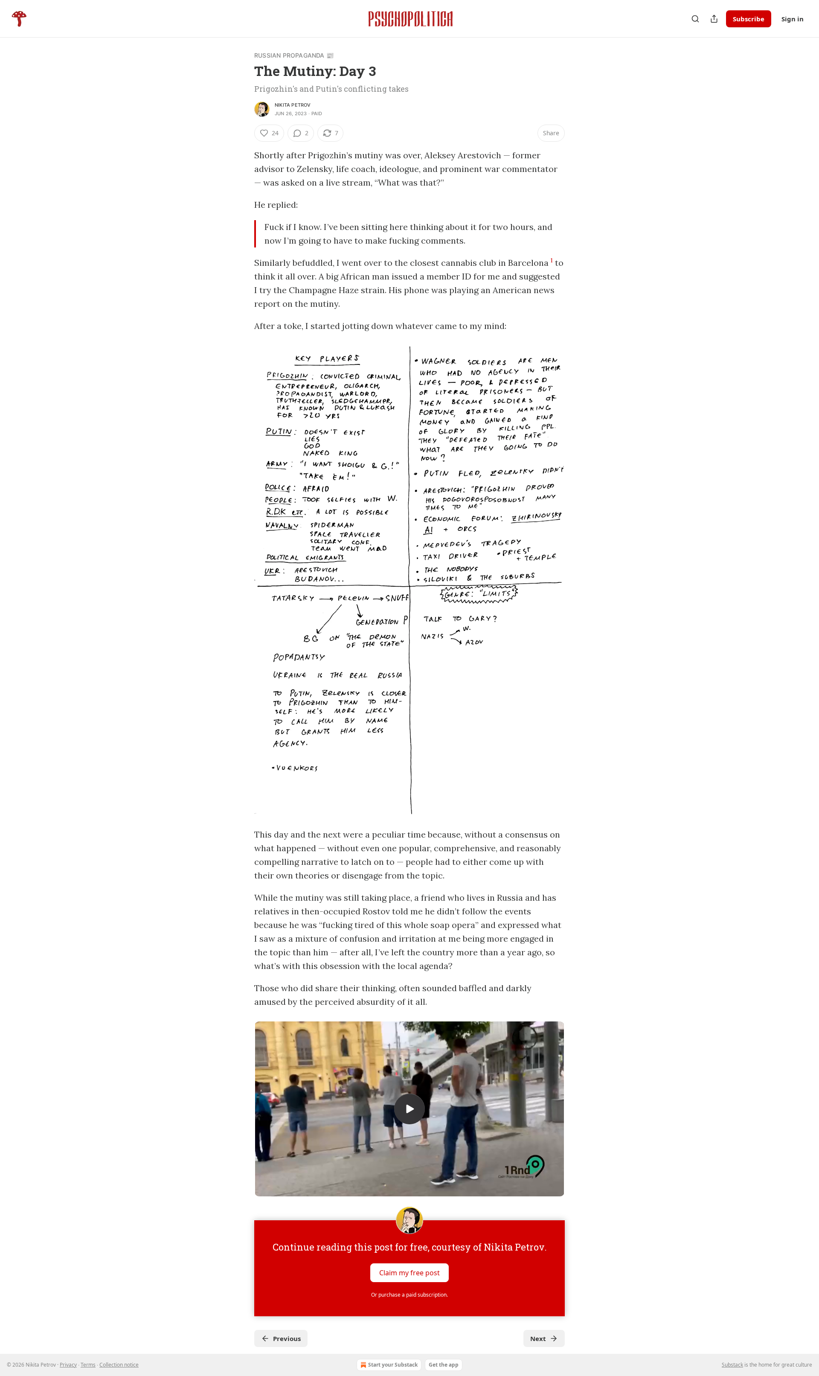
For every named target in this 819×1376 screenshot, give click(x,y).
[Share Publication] (714, 18)
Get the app (444, 1364)
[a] (409, 1109)
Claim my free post (409, 1272)
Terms (88, 1364)
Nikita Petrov (293, 105)
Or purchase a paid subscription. (409, 1294)
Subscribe (748, 19)
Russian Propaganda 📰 (294, 55)
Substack (732, 1364)
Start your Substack (393, 1364)
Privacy (68, 1364)
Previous (287, 1338)
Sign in (792, 19)
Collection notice (119, 1364)
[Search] (695, 18)
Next (538, 1338)
